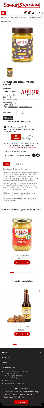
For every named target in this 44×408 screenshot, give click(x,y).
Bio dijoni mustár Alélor (22, 255)
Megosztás (34, 155)
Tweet (38, 155)
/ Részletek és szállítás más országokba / (22, 147)
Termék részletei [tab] (17, 164)
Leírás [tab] (7, 164)
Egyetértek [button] (21, 402)
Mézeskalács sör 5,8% (22, 327)
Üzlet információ (8, 368)
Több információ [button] (19, 397)
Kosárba (8, 118)
